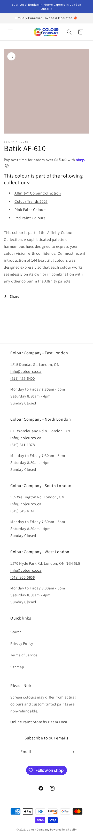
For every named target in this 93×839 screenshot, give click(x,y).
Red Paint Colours (29, 217)
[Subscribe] (72, 752)
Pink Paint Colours (30, 209)
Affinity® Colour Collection (37, 193)
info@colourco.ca (26, 371)
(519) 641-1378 (22, 444)
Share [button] (14, 296)
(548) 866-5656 (22, 577)
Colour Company (38, 829)
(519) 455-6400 (22, 378)
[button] (10, 32)
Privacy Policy (21, 643)
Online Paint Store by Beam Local (39, 721)
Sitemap (17, 667)
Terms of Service (23, 655)
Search (16, 632)
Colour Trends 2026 (31, 201)
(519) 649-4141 (22, 510)
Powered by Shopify (63, 829)
